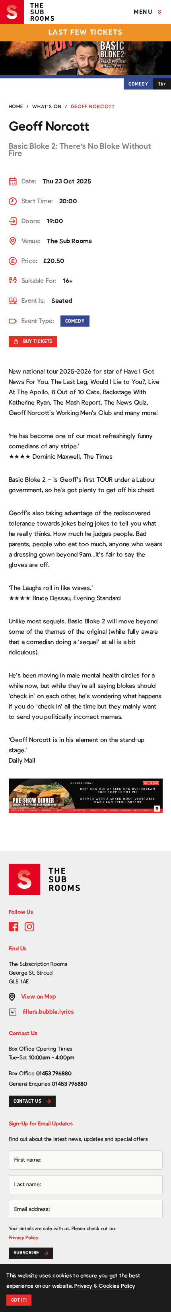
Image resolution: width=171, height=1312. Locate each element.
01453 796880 (54, 1073)
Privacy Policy (24, 1237)
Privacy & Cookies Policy (104, 1286)
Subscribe (26, 1253)
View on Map (38, 997)
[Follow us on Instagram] (29, 926)
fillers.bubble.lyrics (48, 1012)
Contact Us (28, 1101)
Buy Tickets (37, 341)
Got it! (19, 1300)
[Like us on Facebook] (13, 926)
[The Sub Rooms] (30, 12)
